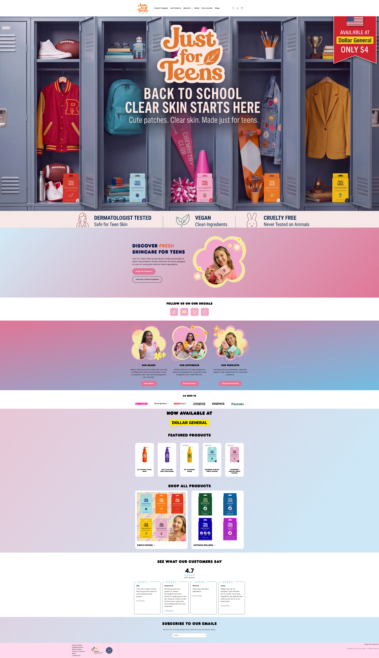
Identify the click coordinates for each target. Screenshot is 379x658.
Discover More (189, 383)
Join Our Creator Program (147, 279)
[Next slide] (245, 598)
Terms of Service (78, 651)
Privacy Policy (77, 645)
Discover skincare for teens (158, 249)
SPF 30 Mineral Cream (189, 470)
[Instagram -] (195, 312)
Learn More (149, 383)
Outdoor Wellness (203, 545)
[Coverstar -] (205, 312)
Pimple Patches (145, 545)
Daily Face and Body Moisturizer (167, 470)
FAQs (74, 653)
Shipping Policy (77, 647)
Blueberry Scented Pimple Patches (212, 470)
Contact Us (76, 656)
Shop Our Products (144, 271)
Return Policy (77, 649)
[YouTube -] (184, 312)
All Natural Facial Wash (144, 470)
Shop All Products (189, 485)
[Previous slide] (133, 598)
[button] (187, 8)
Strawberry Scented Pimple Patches (234, 471)
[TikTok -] (174, 312)
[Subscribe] (205, 635)
